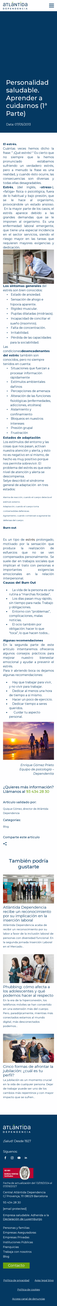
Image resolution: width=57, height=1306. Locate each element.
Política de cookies (28, 1289)
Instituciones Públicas (18, 1242)
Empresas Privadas (16, 1237)
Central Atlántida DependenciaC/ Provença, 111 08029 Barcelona (25, 1194)
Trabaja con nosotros (17, 1251)
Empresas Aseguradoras (19, 1232)
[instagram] (12, 1158)
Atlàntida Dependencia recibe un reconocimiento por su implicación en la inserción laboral (27, 913)
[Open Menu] (51, 5)
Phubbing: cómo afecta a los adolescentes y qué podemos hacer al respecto (28, 991)
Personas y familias (16, 1228)
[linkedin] (26, 1158)
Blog (6, 826)
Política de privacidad (16, 1280)
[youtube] (19, 1158)
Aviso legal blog (44, 1280)
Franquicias (11, 1247)
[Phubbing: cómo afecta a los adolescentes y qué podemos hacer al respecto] (28, 968)
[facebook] (5, 1158)
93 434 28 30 (12, 1202)
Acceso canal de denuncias (28, 1298)
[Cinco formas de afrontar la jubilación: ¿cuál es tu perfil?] (28, 1048)
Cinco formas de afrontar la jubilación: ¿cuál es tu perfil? (28, 1070)
